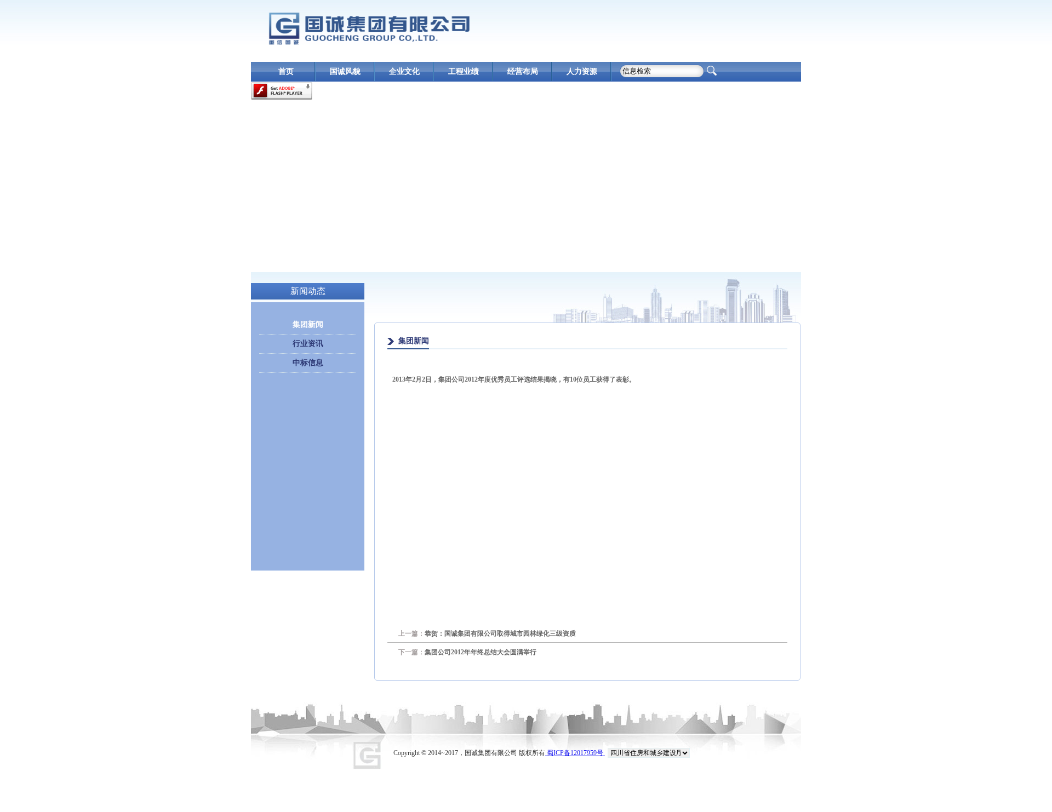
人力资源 (582, 71)
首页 (286, 71)
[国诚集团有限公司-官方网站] (368, 28)
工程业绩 (463, 71)
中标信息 (308, 363)
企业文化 (404, 71)
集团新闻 (308, 324)
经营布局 (522, 71)
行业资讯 (308, 343)
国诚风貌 (345, 71)
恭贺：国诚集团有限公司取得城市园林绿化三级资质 (487, 633)
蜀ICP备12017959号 (575, 753)
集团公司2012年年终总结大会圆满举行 (467, 652)
